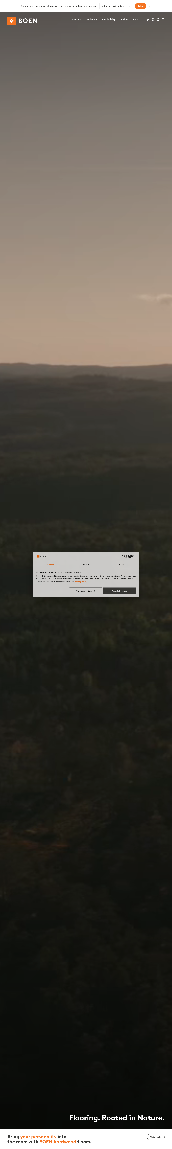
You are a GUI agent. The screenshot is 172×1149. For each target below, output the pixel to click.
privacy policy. (81, 581)
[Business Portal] (158, 19)
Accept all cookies (119, 591)
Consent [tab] (50, 564)
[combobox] (116, 6)
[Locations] (147, 19)
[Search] (163, 19)
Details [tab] (86, 564)
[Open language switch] (152, 19)
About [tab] (121, 564)
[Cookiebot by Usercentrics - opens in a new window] (126, 556)
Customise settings (84, 591)
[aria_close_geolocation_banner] (149, 6)
